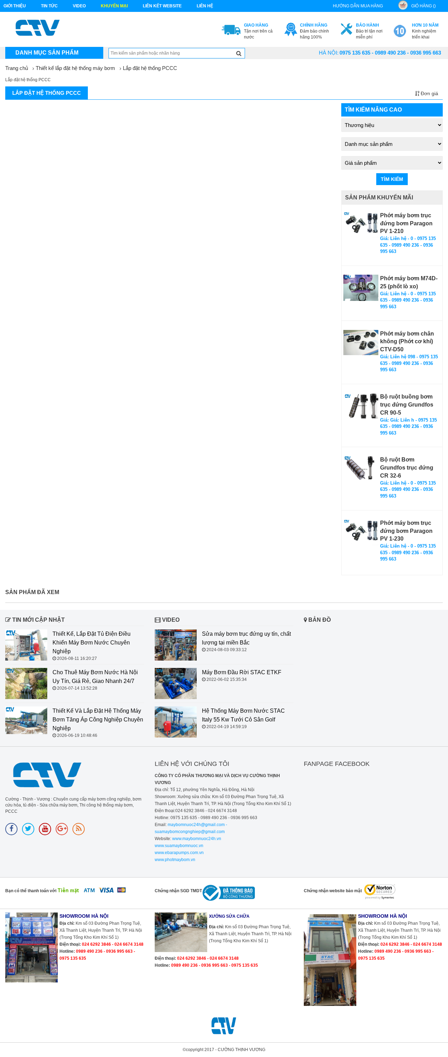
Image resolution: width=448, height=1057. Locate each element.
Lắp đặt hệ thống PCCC (150, 68)
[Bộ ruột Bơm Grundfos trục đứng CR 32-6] (360, 469)
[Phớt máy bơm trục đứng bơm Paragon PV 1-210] (360, 225)
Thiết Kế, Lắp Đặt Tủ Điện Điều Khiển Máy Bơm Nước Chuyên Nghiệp (91, 642)
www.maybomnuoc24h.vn (196, 838)
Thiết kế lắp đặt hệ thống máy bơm (75, 68)
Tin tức (49, 5)
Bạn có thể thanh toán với (30, 890)
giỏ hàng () (423, 5)
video (79, 5)
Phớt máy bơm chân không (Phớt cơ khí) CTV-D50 (407, 342)
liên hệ (205, 5)
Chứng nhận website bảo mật (333, 890)
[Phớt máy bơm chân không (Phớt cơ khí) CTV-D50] (360, 342)
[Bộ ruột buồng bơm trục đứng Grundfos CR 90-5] (360, 405)
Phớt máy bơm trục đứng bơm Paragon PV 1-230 (406, 531)
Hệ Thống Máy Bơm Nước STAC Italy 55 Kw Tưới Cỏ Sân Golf (243, 715)
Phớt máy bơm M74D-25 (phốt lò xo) (409, 282)
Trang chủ (16, 68)
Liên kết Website (162, 5)
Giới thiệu (15, 5)
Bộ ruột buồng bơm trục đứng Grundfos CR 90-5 (406, 405)
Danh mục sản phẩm (46, 53)
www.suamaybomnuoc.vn (179, 845)
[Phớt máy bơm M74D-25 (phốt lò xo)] (360, 288)
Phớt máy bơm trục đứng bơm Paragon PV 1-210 (406, 223)
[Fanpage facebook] (11, 829)
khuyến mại (114, 5)
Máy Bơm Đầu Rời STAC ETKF (241, 672)
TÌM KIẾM (392, 179)
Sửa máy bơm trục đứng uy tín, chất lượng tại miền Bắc (246, 638)
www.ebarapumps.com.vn (179, 852)
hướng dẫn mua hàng (358, 5)
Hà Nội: (328, 53)
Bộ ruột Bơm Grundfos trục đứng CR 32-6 (406, 468)
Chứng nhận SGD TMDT (178, 890)
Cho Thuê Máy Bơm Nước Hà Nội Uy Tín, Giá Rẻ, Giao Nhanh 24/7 (95, 676)
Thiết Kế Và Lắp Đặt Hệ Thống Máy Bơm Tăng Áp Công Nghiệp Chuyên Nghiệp (97, 719)
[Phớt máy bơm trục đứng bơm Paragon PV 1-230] (360, 532)
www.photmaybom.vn (175, 859)
